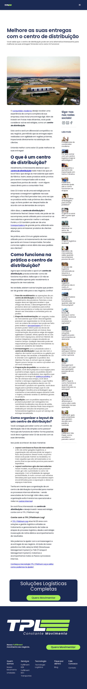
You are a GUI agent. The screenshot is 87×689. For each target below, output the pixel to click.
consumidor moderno (22, 110)
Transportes (26, 676)
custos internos (25, 501)
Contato (72, 668)
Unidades (11, 673)
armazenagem (34, 325)
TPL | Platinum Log (20, 521)
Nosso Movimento (12, 668)
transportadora (18, 225)
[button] (79, 5)
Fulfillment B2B (25, 666)
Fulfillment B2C (25, 671)
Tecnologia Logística (40, 666)
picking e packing (43, 376)
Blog (56, 667)
